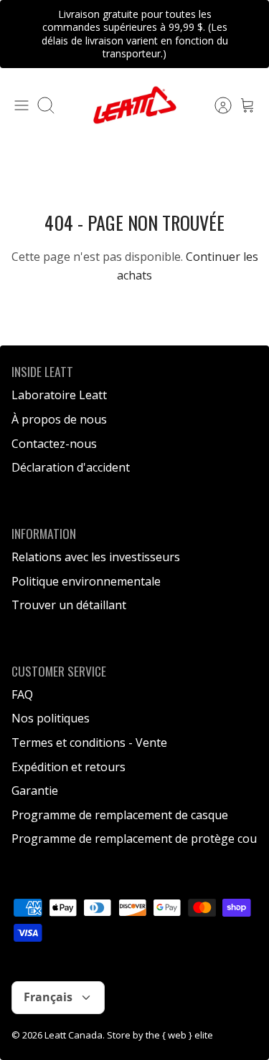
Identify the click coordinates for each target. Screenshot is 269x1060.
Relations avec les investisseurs (95, 557)
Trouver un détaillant (68, 605)
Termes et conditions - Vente (89, 742)
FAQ (22, 694)
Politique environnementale (86, 581)
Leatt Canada (73, 1034)
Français (48, 997)
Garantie (34, 790)
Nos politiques (50, 718)
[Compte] (216, 105)
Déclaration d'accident (70, 467)
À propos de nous (59, 419)
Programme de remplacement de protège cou (134, 838)
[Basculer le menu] (21, 105)
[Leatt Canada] (135, 105)
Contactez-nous (54, 444)
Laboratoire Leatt (59, 395)
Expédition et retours (68, 767)
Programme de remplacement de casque (119, 815)
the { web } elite (179, 1034)
